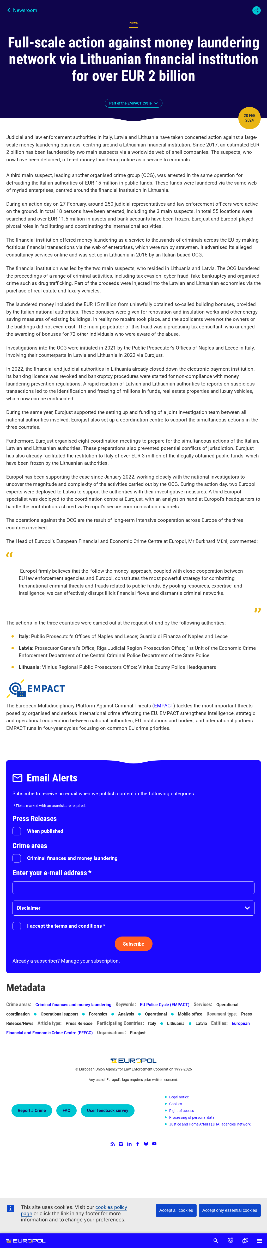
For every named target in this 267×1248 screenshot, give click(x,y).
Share (256, 10)
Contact (230, 1240)
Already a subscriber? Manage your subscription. (66, 961)
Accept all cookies (176, 1210)
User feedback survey (107, 1110)
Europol (26, 1240)
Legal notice (179, 1097)
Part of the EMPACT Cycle (130, 103)
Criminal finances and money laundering (72, 858)
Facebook (138, 1144)
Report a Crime (32, 1110)
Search (216, 1240)
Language (245, 1240)
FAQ (66, 1110)
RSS (112, 1144)
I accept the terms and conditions (66, 926)
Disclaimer (28, 908)
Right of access (181, 1111)
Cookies (175, 1104)
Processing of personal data (192, 1117)
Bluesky (146, 1144)
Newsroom (25, 10)
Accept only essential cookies (229, 1210)
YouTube (154, 1144)
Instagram (121, 1144)
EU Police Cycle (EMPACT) (165, 1004)
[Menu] (259, 1240)
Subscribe (133, 944)
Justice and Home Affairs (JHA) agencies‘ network (210, 1124)
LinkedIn (129, 1144)
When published (45, 831)
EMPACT (163, 706)
